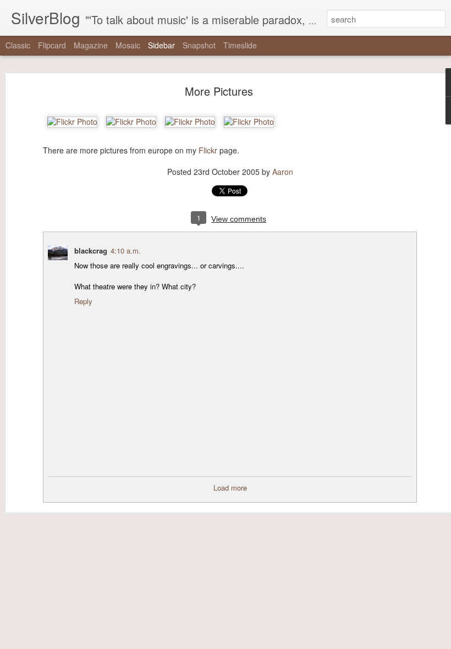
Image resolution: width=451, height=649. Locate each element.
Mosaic (128, 45)
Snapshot (199, 45)
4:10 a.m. (126, 250)
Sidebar (161, 45)
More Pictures (219, 91)
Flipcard (52, 45)
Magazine (91, 45)
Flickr (208, 150)
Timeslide (240, 45)
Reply (83, 301)
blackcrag (90, 250)
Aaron (282, 171)
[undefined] (72, 121)
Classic (18, 45)
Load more (230, 487)
